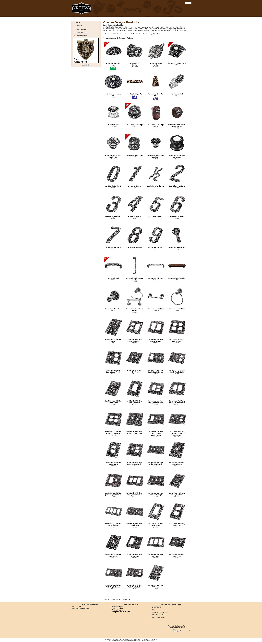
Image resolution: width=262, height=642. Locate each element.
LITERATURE (156, 607)
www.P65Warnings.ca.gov (148, 640)
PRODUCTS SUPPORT (81, 36)
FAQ (153, 610)
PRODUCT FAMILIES (81, 29)
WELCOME (78, 22)
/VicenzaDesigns (117, 607)
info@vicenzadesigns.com (80, 608)
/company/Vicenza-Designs (121, 612)
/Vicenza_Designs (117, 608)
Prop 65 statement (133, 640)
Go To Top (156, 639)
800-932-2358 (76, 607)
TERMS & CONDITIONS (160, 612)
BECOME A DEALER (158, 615)
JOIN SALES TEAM (158, 617)
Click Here (156, 34)
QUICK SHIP (79, 26)
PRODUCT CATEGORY (81, 32)
